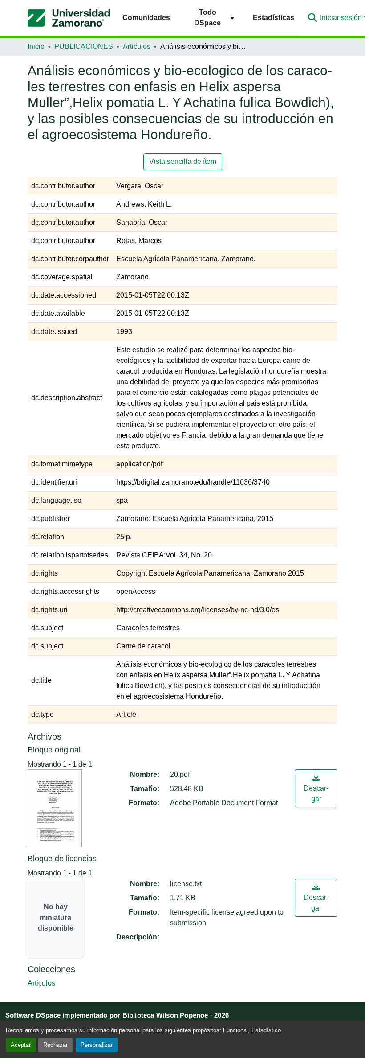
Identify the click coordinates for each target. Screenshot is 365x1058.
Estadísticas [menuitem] (273, 17)
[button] (69, 18)
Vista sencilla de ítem (182, 161)
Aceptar (21, 1045)
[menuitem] (211, 17)
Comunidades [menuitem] (146, 17)
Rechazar (55, 1045)
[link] (316, 788)
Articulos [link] (136, 46)
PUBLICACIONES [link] (83, 46)
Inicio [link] (36, 46)
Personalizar (97, 1045)
